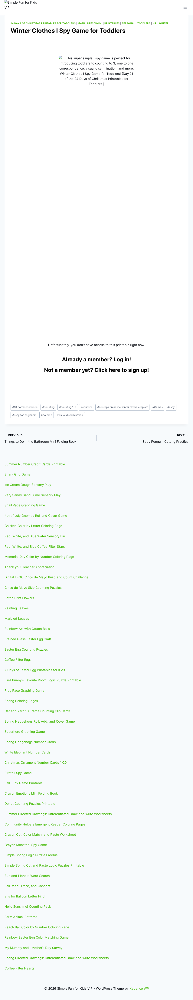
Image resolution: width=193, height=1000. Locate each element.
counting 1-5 (67, 407)
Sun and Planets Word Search (27, 876)
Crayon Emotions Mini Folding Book (31, 793)
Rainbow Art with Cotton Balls (27, 629)
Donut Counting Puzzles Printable (30, 804)
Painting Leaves (17, 608)
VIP (155, 23)
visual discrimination (70, 415)
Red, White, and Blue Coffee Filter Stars (35, 546)
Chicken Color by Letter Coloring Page (33, 526)
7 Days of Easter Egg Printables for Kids (35, 670)
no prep (46, 415)
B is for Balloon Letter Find (25, 896)
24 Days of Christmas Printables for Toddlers (43, 23)
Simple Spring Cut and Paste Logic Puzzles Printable (44, 865)
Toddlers (144, 23)
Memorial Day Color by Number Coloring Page (39, 557)
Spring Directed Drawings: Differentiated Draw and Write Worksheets (57, 958)
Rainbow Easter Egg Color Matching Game (37, 937)
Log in (121, 359)
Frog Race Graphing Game (24, 690)
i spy (171, 407)
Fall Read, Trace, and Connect (27, 886)
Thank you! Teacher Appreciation (29, 567)
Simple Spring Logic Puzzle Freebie (31, 855)
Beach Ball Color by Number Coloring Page (37, 927)
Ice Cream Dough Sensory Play (28, 485)
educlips (86, 407)
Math (81, 23)
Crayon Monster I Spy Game (26, 845)
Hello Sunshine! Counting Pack (28, 906)
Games (157, 407)
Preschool (94, 23)
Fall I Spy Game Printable (24, 783)
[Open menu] (185, 8)
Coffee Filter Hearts (19, 968)
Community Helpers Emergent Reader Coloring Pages (45, 824)
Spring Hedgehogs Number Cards (30, 742)
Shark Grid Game (18, 474)
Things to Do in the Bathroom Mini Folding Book (40, 439)
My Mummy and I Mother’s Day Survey (33, 948)
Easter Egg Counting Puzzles (26, 649)
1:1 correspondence (25, 407)
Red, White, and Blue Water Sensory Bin (35, 536)
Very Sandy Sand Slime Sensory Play (33, 495)
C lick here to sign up (120, 370)
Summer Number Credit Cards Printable (35, 464)
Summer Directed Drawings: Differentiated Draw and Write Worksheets (58, 814)
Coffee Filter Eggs (18, 660)
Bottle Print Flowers (19, 598)
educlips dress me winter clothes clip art (122, 407)
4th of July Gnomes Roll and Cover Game (36, 516)
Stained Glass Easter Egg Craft (28, 639)
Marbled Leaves (17, 618)
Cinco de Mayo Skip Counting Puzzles (33, 588)
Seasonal (128, 23)
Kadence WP (139, 988)
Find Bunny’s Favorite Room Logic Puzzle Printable (43, 680)
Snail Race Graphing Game (25, 505)
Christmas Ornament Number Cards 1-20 (36, 762)
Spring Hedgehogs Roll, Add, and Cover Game (40, 721)
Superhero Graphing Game (25, 732)
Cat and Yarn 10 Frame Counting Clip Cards (37, 711)
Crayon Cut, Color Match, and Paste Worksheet (40, 834)
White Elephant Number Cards (28, 752)
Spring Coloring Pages (21, 701)
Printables (111, 23)
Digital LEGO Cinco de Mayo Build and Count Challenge (46, 577)
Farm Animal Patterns (21, 917)
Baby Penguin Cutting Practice (165, 439)
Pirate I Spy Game (18, 773)
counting (48, 407)
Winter (164, 23)
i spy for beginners (24, 415)
